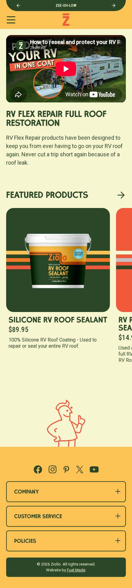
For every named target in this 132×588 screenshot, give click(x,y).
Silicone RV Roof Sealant (58, 320)
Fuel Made (76, 570)
